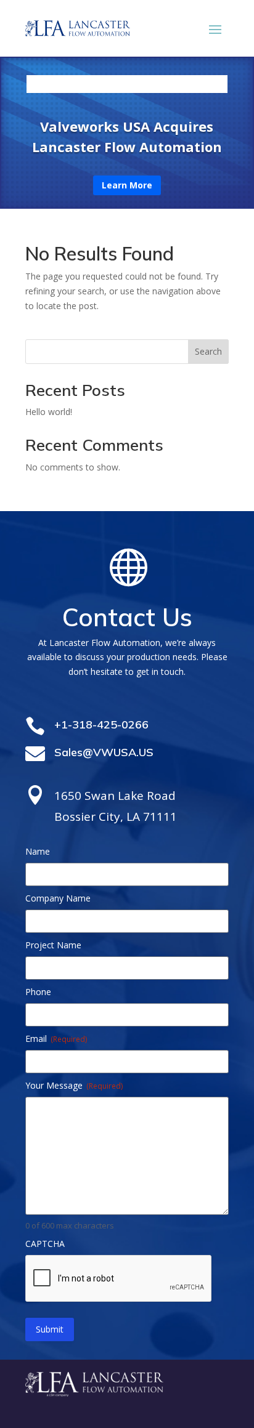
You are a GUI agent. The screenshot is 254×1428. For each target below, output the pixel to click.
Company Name (58, 898)
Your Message (74, 1085)
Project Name (53, 945)
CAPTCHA (45, 1243)
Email (56, 1038)
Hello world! (48, 412)
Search (208, 351)
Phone (38, 992)
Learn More (127, 185)
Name (37, 851)
